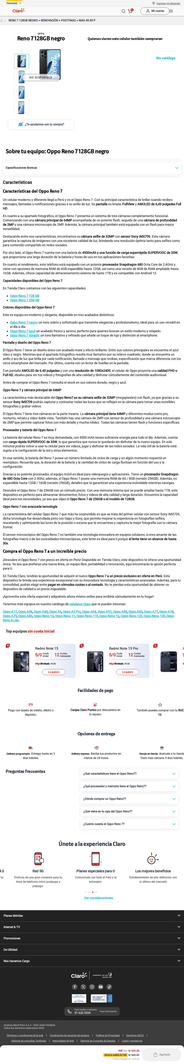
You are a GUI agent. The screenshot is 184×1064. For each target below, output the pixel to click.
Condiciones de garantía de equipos (69, 1035)
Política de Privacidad (108, 1035)
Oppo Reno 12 (109, 616)
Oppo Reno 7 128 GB (24, 296)
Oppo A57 (104, 611)
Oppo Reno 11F (87, 616)
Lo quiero (53, 671)
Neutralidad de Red (63, 1040)
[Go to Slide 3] (21, 92)
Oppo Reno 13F (154, 616)
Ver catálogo (165, 58)
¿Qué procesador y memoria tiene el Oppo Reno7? (114, 786)
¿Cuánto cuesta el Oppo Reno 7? (104, 824)
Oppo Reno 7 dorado (24, 335)
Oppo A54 (88, 611)
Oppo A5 (55, 611)
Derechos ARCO (135, 1035)
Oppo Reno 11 (64, 616)
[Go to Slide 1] (21, 61)
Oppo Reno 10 (43, 616)
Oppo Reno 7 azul (22, 331)
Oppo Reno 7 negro (23, 322)
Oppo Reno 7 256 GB (24, 300)
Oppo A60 (135, 611)
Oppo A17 (10, 611)
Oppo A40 (40, 611)
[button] (168, 3)
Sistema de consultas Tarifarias (28, 1040)
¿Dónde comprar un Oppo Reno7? (104, 799)
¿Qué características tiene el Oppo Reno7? (110, 773)
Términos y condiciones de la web (24, 1035)
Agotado (164, 1054)
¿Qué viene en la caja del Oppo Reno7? (107, 811)
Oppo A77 (150, 611)
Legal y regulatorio (132, 1040)
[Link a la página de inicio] (1, 20)
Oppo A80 (25, 616)
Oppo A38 (25, 611)
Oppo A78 (166, 611)
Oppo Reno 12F (131, 616)
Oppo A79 (10, 616)
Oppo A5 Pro (71, 611)
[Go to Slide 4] (21, 107)
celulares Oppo (80, 604)
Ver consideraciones (98, 898)
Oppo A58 (119, 611)
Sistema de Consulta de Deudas (97, 1040)
